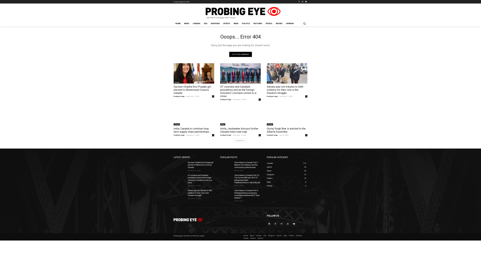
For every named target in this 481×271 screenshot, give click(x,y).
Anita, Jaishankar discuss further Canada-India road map (239, 130)
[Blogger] (269, 223)
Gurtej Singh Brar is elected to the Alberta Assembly (286, 130)
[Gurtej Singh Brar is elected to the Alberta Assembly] (287, 115)
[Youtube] (306, 1)
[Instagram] (302, 1)
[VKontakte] (293, 223)
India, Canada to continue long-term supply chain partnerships (191, 130)
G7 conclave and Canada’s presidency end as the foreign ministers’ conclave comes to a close (238, 91)
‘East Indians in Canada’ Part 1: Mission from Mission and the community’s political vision (246, 164)
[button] (304, 23)
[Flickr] (281, 223)
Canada (176, 82)
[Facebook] (299, 1)
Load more (240, 141)
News (222, 124)
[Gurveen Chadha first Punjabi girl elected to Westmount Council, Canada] (194, 73)
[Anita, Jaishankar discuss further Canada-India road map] (240, 115)
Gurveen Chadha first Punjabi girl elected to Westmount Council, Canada (192, 89)
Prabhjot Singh (179, 96)
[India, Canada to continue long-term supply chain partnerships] (194, 115)
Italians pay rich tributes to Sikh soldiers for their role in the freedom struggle (285, 89)
